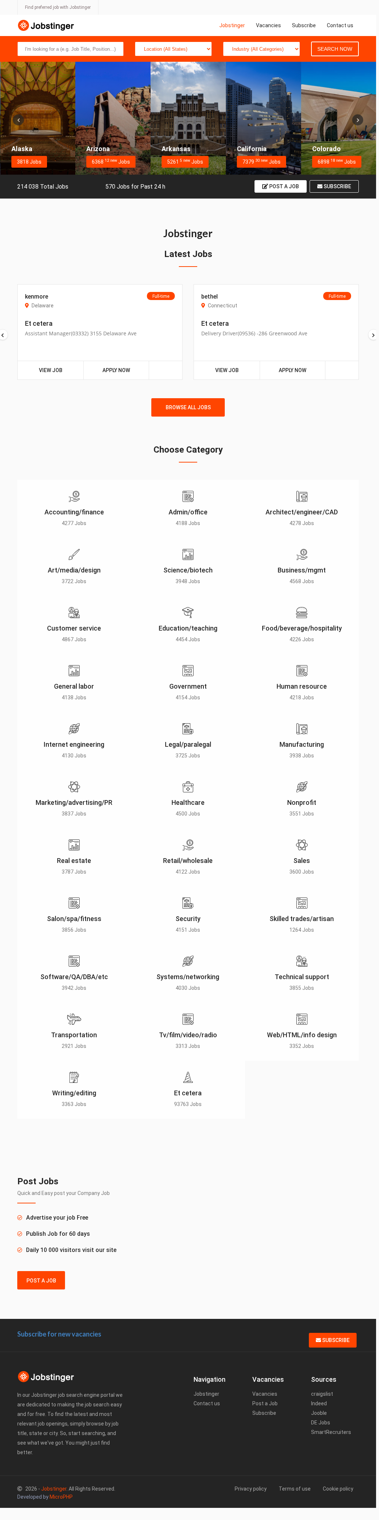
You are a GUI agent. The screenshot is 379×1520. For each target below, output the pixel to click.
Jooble (319, 1413)
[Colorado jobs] (338, 118)
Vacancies (268, 25)
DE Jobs (320, 1423)
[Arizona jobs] (113, 118)
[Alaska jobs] (38, 118)
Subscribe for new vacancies (59, 1334)
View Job (50, 370)
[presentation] (18, 119)
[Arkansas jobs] (188, 118)
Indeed (319, 1403)
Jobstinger (232, 25)
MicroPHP (61, 1497)
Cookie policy (338, 1489)
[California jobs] (263, 118)
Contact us (340, 25)
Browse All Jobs (188, 407)
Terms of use (295, 1489)
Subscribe (304, 25)
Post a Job (283, 186)
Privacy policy (251, 1489)
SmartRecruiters (331, 1432)
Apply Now (116, 370)
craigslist (322, 1394)
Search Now (334, 49)
